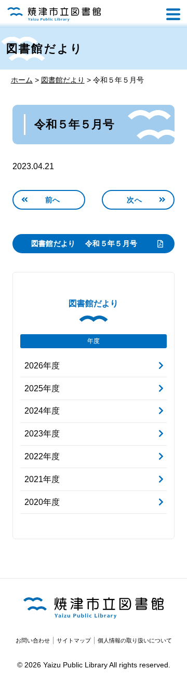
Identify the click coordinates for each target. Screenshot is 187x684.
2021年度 (42, 479)
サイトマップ (74, 640)
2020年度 (42, 502)
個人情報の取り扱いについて (135, 640)
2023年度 (42, 433)
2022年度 (42, 456)
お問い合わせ (33, 640)
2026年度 (42, 365)
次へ (134, 200)
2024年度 (42, 410)
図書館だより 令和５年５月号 (84, 243)
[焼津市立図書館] (54, 14)
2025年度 (42, 388)
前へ (52, 200)
